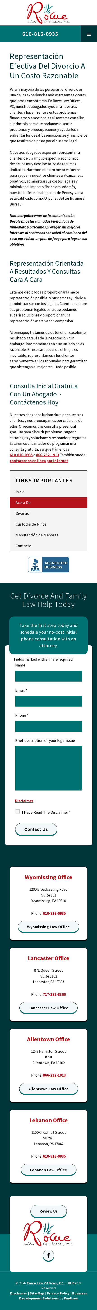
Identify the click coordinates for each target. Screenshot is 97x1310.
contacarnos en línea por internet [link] (39, 460)
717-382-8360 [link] (54, 994)
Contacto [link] (23, 545)
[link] (48, 13)
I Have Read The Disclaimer (46, 812)
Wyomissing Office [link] (48, 877)
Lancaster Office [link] (48, 958)
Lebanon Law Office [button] (48, 1169)
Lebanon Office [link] (48, 1120)
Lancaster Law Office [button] (48, 1007)
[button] (88, 34)
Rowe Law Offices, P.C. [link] (46, 1283)
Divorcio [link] (22, 513)
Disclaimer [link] (18, 1293)
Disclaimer (24, 800)
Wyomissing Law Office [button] (48, 926)
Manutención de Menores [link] (37, 535)
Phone (22, 715)
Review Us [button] (49, 1211)
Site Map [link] (37, 1293)
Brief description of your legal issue (45, 740)
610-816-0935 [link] (40, 33)
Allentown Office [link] (48, 1039)
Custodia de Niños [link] (31, 524)
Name (20, 665)
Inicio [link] (20, 491)
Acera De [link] (23, 502)
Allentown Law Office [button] (48, 1088)
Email (21, 690)
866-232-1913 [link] (47, 454)
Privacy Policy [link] (58, 1293)
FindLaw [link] (71, 1298)
